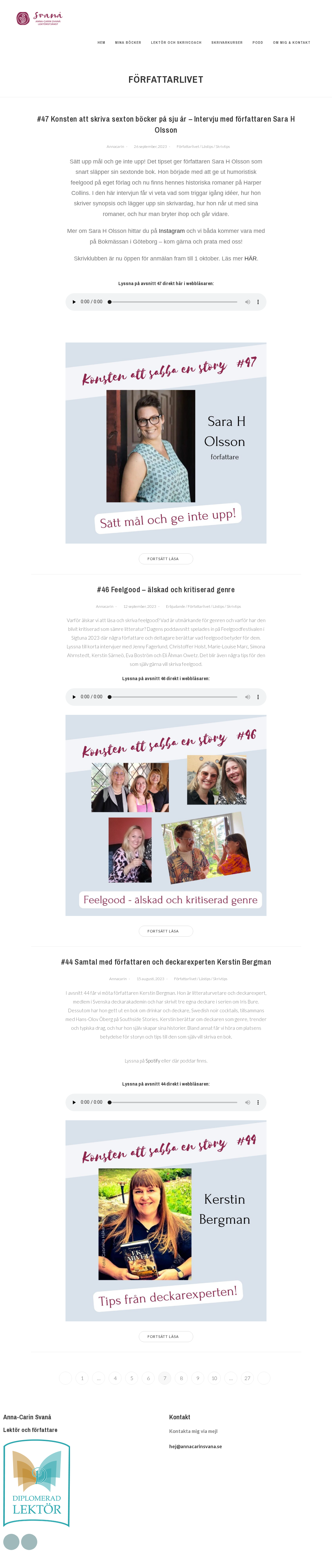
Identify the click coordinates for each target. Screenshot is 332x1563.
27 (247, 1378)
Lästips (207, 146)
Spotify (153, 1061)
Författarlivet (188, 146)
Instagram (172, 231)
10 (214, 1378)
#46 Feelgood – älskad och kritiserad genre (166, 589)
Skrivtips (223, 146)
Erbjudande (175, 606)
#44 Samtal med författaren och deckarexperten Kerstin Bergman (166, 961)
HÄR (250, 258)
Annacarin (115, 146)
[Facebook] (11, 1542)
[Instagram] (29, 1542)
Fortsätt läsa (163, 559)
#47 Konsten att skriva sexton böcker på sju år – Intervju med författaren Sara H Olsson (166, 124)
